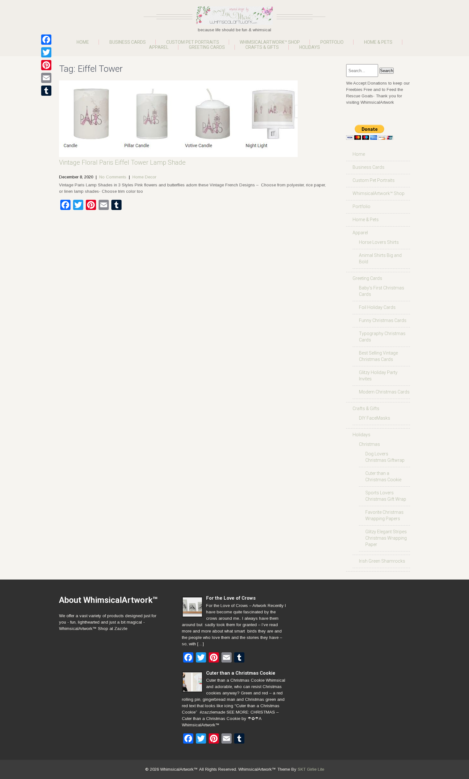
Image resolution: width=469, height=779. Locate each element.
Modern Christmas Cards (384, 391)
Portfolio (332, 42)
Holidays (309, 47)
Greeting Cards (207, 47)
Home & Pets (378, 42)
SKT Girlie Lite (311, 769)
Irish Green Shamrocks (382, 561)
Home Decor (144, 177)
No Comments (112, 177)
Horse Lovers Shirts (379, 242)
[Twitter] (46, 52)
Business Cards (127, 42)
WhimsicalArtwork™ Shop (270, 42)
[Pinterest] (46, 65)
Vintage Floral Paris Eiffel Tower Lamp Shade (122, 162)
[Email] (46, 77)
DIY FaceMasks (374, 418)
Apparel (158, 47)
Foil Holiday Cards (377, 307)
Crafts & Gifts (262, 47)
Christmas (369, 444)
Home (83, 42)
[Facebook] (46, 39)
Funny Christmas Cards (382, 320)
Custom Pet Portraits (192, 42)
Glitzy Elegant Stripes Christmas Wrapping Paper (386, 538)
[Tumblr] (46, 90)
